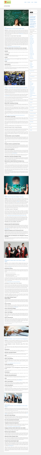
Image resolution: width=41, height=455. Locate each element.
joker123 (31, 79)
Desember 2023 (32, 53)
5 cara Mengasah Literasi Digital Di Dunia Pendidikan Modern (33, 27)
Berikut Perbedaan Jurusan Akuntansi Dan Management (13, 281)
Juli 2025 (31, 44)
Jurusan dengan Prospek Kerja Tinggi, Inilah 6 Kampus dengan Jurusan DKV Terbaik (16, 215)
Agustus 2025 (31, 43)
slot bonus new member (33, 113)
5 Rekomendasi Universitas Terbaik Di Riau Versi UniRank (13, 46)
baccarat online (32, 116)
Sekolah (31, 65)
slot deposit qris (32, 90)
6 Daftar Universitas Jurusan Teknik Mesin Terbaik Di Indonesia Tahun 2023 (16, 115)
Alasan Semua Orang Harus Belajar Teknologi (14, 196)
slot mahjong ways (32, 76)
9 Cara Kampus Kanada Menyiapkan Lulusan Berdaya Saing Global (33, 17)
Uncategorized (32, 66)
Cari (30, 10)
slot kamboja (31, 84)
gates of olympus (32, 89)
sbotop (31, 96)
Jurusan (5, 27)
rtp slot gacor (31, 110)
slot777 (31, 85)
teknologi (18, 201)
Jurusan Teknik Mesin (7, 95)
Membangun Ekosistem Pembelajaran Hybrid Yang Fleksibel (33, 20)
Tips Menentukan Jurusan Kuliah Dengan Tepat (14, 28)
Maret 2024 (31, 49)
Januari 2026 (31, 39)
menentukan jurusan (21, 33)
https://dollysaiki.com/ (11, 445)
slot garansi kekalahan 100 (33, 95)
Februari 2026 (31, 38)
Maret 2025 (31, 48)
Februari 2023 (31, 58)
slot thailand (31, 99)
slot (30, 73)
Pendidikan (6, 404)
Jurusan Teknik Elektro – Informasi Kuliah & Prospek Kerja (13, 426)
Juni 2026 (31, 37)
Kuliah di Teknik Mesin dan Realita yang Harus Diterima (16, 87)
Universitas (8, 404)
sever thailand (31, 83)
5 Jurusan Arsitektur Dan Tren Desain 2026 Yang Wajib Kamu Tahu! (33, 24)
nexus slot (31, 94)
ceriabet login (31, 121)
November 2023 (32, 54)
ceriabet (31, 127)
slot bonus (31, 102)
